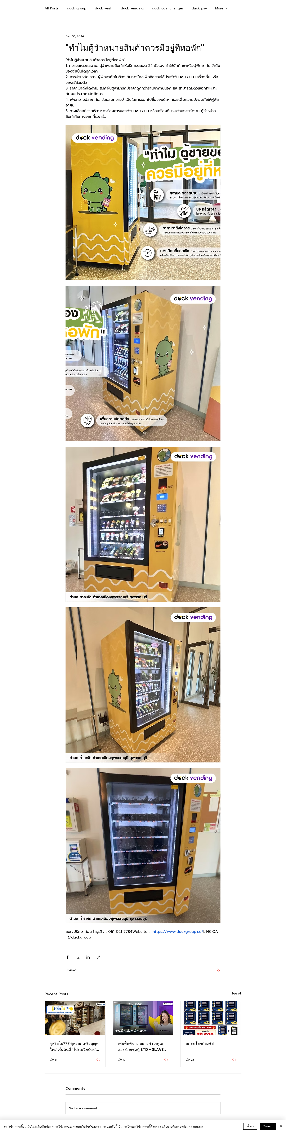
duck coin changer (167, 8)
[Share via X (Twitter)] (78, 957)
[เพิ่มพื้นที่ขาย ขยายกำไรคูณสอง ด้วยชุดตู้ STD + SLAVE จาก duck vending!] (143, 1018)
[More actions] (217, 36)
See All (236, 993)
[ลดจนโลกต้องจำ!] (211, 1018)
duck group (76, 8)
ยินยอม (267, 1126)
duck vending (132, 8)
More (219, 8)
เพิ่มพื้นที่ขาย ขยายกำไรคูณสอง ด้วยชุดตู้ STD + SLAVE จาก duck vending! (141, 1047)
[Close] (280, 1126)
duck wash (103, 8)
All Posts (52, 8)
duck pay (199, 8)
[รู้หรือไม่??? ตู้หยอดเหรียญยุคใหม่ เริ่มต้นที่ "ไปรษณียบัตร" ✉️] (75, 1018)
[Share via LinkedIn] (88, 957)
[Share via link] (98, 957)
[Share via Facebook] (68, 957)
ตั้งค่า (250, 1126)
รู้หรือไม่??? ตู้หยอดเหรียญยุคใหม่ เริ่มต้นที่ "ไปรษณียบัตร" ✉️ (74, 1047)
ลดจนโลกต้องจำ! (200, 1043)
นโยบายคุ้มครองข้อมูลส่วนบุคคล (183, 1126)
